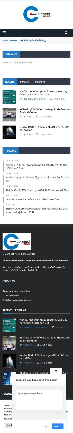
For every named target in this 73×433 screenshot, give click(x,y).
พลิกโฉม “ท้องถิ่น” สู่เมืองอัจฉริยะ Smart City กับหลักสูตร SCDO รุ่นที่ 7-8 (43, 93)
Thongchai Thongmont (34, 99)
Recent (9, 82)
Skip (46, 426)
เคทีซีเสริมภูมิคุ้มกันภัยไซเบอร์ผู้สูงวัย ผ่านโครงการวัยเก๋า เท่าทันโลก (45, 110)
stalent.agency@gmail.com (18, 300)
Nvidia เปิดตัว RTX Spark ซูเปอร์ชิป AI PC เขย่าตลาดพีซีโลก (44, 128)
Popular (24, 82)
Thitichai (27, 116)
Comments (40, 82)
